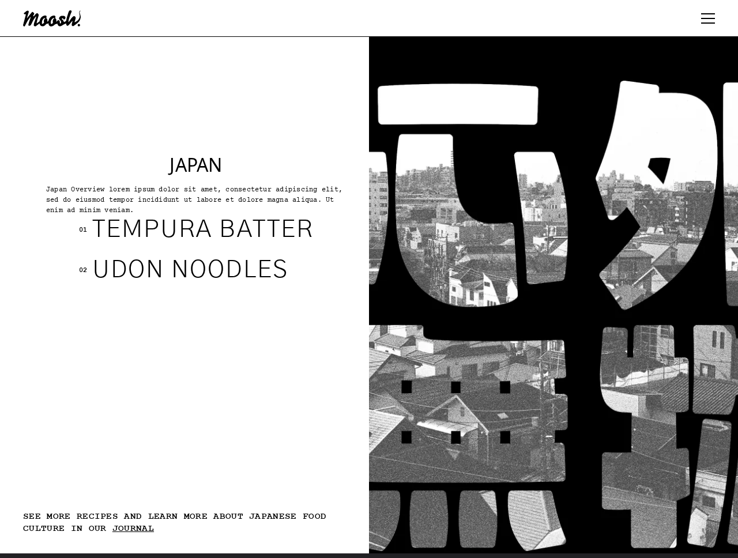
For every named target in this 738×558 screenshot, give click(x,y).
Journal (133, 528)
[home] (52, 18)
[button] (708, 18)
